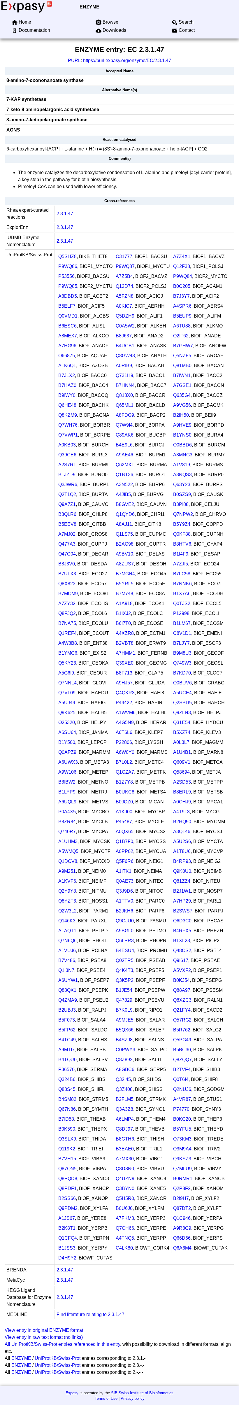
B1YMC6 (67, 653)
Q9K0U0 (182, 871)
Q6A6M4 (182, 1247)
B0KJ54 (181, 980)
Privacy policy (133, 1398)
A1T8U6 (182, 851)
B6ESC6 (67, 325)
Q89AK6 (124, 434)
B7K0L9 (124, 1010)
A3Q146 (181, 831)
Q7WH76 (68, 425)
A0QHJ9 (182, 801)
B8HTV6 (182, 544)
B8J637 (124, 335)
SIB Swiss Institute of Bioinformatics (142, 1393)
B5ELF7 (66, 306)
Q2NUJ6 (182, 1089)
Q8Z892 (124, 1059)
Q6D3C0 (182, 920)
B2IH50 (181, 415)
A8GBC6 (125, 1069)
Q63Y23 (181, 484)
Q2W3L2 (67, 910)
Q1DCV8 (67, 861)
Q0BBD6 (182, 444)
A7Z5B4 (124, 276)
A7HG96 (67, 345)
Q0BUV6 (182, 682)
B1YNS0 (182, 434)
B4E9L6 (124, 444)
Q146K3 (66, 920)
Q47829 (124, 1000)
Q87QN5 (67, 1168)
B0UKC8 (125, 791)
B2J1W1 (182, 891)
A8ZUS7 (125, 563)
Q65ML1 (124, 405)
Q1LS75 (124, 534)
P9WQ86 (67, 266)
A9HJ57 (124, 682)
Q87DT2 (182, 1208)
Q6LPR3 (125, 940)
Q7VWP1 (68, 434)
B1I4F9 (180, 553)
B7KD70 (182, 672)
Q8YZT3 (67, 900)
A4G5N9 (125, 722)
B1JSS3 (66, 1247)
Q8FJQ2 (67, 613)
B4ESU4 (125, 950)
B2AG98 (124, 544)
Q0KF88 (182, 534)
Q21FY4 (182, 1010)
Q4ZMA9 (67, 1000)
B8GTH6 (125, 1138)
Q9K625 (66, 712)
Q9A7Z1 (67, 504)
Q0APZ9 (67, 752)
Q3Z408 (124, 1089)
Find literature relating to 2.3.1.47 (90, 1314)
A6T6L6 (124, 732)
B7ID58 (66, 1119)
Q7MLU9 (182, 1168)
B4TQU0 (67, 1059)
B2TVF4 (182, 1069)
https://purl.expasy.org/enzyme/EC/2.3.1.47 (127, 60)
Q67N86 (67, 1109)
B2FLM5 (124, 1099)
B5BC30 (182, 1049)
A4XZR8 (125, 633)
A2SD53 (182, 781)
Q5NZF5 (182, 355)
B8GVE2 (125, 504)
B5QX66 (124, 1029)
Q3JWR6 (67, 484)
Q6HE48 (67, 405)
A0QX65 (124, 831)
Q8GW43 (125, 355)
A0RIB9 (124, 365)
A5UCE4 (182, 692)
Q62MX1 (125, 464)
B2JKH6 (124, 910)
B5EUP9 (182, 315)
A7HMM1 (125, 653)
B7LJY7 (181, 643)
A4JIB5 (123, 494)
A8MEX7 (67, 335)
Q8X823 (66, 583)
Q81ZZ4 (181, 881)
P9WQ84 (182, 276)
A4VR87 (182, 1099)
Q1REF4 (67, 633)
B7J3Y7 (181, 296)
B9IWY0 (66, 395)
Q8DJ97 (124, 1129)
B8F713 (124, 672)
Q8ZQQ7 (182, 1059)
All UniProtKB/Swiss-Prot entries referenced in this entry (62, 1344)
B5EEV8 (67, 524)
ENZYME (89, 6)
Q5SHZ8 (67, 256)
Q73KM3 (182, 1138)
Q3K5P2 (124, 980)
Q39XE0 (124, 663)
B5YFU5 (182, 1129)
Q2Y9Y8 (67, 891)
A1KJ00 (124, 811)
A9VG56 (182, 405)
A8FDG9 (125, 415)
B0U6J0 (124, 1208)
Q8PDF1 (67, 1188)
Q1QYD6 (125, 514)
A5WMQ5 (68, 851)
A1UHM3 (68, 841)
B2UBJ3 (67, 1010)
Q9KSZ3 (182, 1158)
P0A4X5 (67, 811)
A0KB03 (67, 444)
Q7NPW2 (183, 514)
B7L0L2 (124, 762)
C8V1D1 (182, 633)
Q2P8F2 (182, 1188)
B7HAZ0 (67, 385)
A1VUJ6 (67, 950)
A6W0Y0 (125, 752)
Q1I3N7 (66, 970)
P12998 (181, 613)
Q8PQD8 (67, 1178)
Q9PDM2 (68, 1208)
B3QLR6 (67, 514)
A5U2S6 (182, 841)
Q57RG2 (182, 1019)
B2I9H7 (181, 1198)
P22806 (124, 742)
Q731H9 (124, 375)
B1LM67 (182, 623)
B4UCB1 (125, 345)
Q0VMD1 (68, 315)
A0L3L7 (181, 742)
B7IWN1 (182, 375)
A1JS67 (66, 1218)
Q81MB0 (182, 365)
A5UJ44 (66, 702)
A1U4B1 (182, 752)
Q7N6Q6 (67, 940)
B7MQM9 (68, 593)
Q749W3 (182, 663)
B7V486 (66, 960)
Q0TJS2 (181, 603)
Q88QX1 (67, 990)
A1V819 (181, 464)
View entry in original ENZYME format (44, 1330)
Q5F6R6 (124, 861)
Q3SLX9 (67, 1138)
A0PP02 (124, 851)
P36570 (66, 1069)
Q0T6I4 (181, 1079)
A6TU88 (182, 325)
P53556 (66, 276)
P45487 (124, 821)
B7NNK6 (182, 583)
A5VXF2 (182, 970)
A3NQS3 (182, 474)
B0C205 (181, 286)
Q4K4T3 (124, 970)
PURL (74, 60)
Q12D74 (124, 286)
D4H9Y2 (67, 1257)
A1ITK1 (123, 871)
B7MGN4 (125, 573)
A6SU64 (67, 732)
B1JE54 (124, 990)
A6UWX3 (68, 762)
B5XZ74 (181, 732)
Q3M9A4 (182, 1148)
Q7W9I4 (124, 425)
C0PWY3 (125, 1049)
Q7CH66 (125, 1228)
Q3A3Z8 (124, 1109)
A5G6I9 (66, 672)
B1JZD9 (66, 474)
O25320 (66, 722)
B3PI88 (181, 504)
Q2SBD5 (182, 702)
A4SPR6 (182, 306)
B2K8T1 (66, 1228)
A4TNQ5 (125, 1238)
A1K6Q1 (67, 365)
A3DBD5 (67, 296)
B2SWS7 (182, 910)
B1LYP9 (66, 791)
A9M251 (67, 871)
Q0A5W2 (125, 325)
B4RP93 (182, 861)
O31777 (124, 256)
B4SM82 (67, 1099)
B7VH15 (67, 1158)
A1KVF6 (67, 881)
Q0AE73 (124, 881)
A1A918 (124, 603)
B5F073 (66, 1019)
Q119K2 (66, 1148)
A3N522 (124, 484)
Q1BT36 (124, 474)
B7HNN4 (125, 385)
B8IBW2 (66, 781)
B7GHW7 (183, 345)
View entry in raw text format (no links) (44, 1337)
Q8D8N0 (125, 1168)
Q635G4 (182, 395)
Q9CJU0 (125, 920)
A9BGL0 (124, 930)
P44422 (124, 702)
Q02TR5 (124, 960)
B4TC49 (67, 1039)
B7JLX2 (66, 375)
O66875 (66, 355)
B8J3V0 (66, 563)
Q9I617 (180, 960)
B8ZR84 (67, 821)
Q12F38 (181, 266)
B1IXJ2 (123, 613)
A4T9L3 (181, 811)
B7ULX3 (67, 573)
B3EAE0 (125, 1148)
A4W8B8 (67, 643)
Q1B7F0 (124, 841)
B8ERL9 (182, 791)
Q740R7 (67, 831)
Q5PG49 (182, 1039)
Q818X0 (124, 395)
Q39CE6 (67, 454)
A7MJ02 (66, 534)
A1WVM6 (126, 712)
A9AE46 (124, 454)
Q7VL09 (66, 692)
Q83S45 (66, 1089)
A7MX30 (125, 1158)
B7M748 (124, 593)
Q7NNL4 (67, 682)
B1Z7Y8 (124, 781)
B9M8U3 (182, 653)
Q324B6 (66, 1079)
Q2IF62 (181, 335)
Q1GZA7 (125, 772)
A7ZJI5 (180, 563)
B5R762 (181, 1029)
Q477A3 (66, 544)
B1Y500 (66, 742)
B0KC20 (182, 1119)
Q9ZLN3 (182, 712)
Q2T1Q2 (67, 494)
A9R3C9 (182, 1228)
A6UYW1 (68, 980)
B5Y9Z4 (181, 524)
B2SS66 (67, 1198)
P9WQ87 (125, 266)
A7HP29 (182, 900)
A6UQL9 (67, 801)
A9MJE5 (124, 1019)
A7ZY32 (66, 603)
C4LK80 (124, 1247)
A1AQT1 (67, 930)
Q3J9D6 (124, 891)
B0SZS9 (182, 494)
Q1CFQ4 (67, 1238)
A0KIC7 (124, 306)
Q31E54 (181, 722)
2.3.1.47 (65, 213)
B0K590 (66, 1129)
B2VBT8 (124, 643)
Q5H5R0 (125, 1198)
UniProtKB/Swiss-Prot (57, 1358)
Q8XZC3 (182, 1000)
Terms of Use (106, 1398)
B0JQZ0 (124, 801)
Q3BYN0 (125, 1188)
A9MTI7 (66, 1049)
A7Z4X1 (181, 256)
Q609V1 (181, 762)
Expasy (72, 1393)
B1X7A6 (182, 593)
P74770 (181, 1109)
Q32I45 (123, 1079)
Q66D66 (182, 1238)
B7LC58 (181, 573)
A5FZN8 (124, 296)
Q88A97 (181, 990)
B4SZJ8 (124, 1039)
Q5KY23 (67, 663)
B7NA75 (67, 623)
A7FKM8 (125, 1218)
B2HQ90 (182, 821)
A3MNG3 (182, 454)
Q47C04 (67, 553)
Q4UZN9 (125, 1178)
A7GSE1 (182, 385)
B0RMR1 (182, 1178)
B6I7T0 (123, 623)
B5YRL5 (124, 583)
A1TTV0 (124, 900)
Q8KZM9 (67, 415)
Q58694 (181, 772)
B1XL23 (181, 940)
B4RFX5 (182, 930)
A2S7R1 (67, 464)
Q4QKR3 (125, 692)
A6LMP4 (125, 1119)
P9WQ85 (67, 286)
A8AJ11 (124, 524)
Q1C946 (182, 1218)
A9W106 (67, 772)
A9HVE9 (182, 425)
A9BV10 (124, 553)
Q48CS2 (182, 950)
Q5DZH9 (125, 315)
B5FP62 (66, 1029)
